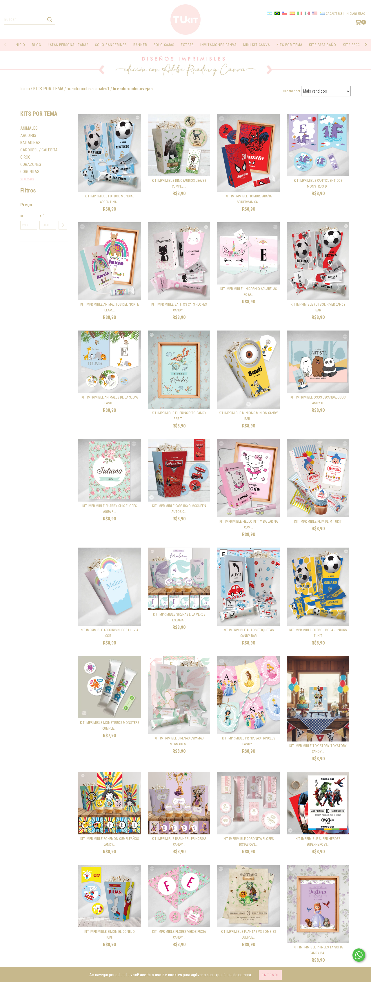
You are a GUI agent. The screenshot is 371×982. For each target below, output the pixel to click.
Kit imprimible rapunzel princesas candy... (179, 842)
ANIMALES (29, 128)
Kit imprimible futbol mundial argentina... (109, 199)
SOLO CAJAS (164, 45)
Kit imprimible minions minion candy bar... (248, 416)
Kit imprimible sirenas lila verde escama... (179, 617)
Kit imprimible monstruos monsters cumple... (109, 725)
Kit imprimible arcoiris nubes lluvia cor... (109, 633)
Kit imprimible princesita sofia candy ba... (318, 950)
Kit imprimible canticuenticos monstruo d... (318, 183)
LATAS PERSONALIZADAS (68, 45)
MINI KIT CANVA (256, 45)
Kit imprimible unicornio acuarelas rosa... (248, 292)
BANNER (140, 45)
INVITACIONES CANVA (218, 45)
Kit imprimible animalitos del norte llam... (109, 307)
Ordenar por (291, 91)
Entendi (270, 975)
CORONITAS (29, 171)
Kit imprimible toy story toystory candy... (318, 749)
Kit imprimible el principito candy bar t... (179, 416)
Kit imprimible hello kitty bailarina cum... (248, 524)
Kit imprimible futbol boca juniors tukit (318, 633)
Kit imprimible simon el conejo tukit (109, 934)
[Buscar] (49, 19)
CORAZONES (30, 164)
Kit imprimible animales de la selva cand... (109, 400)
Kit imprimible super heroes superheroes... (318, 842)
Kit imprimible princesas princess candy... (248, 741)
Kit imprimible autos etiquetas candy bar (248, 633)
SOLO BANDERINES (111, 45)
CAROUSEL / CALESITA (39, 150)
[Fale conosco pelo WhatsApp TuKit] (358, 955)
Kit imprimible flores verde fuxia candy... (179, 934)
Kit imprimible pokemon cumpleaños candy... (109, 842)
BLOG (36, 45)
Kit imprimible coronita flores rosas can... (248, 842)
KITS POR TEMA (289, 45)
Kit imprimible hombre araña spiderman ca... (248, 199)
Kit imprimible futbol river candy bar (318, 307)
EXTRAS (187, 45)
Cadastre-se (334, 13)
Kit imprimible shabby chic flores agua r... (109, 509)
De (21, 216)
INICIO (19, 45)
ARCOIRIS (28, 135)
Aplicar (63, 225)
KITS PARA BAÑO (322, 45)
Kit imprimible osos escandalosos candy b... (317, 400)
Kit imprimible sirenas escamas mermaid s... (178, 741)
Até (41, 216)
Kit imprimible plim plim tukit (318, 522)
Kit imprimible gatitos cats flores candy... (179, 307)
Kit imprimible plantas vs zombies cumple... (248, 934)
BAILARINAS (30, 142)
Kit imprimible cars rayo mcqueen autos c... (179, 509)
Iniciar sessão (355, 13)
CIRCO (25, 157)
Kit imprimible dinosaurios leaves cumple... (179, 183)
